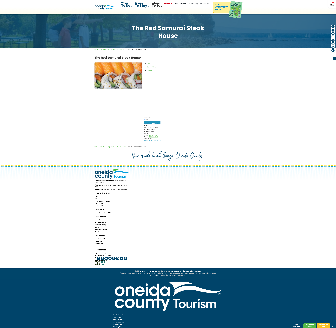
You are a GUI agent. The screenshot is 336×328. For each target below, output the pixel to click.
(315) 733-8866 (153, 137)
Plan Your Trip (204, 4)
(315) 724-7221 (99, 189)
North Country (99, 203)
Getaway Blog (193, 4)
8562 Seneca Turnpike (151, 119)
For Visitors (99, 235)
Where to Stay (117, 319)
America (168, 4)
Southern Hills (99, 206)
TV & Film (97, 232)
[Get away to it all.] (168, 313)
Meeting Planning (100, 222)
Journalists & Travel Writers (103, 213)
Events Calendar (180, 4)
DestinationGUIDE (323, 325)
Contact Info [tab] (151, 67)
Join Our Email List (100, 239)
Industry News (99, 246)
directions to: (147, 117)
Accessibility (189, 271)
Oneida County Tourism (148, 271)
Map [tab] (148, 64)
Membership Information (102, 255)
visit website (153, 135)
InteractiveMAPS (309, 325)
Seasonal (118, 322)
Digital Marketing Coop (102, 253)
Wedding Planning (100, 229)
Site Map (198, 271)
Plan (296, 325)
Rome (96, 199)
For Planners (100, 216)
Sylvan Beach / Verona (102, 201)
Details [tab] (149, 70)
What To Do (117, 317)
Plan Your (117, 324)
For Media (99, 209)
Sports (96, 227)
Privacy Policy (176, 271)
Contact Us (98, 241)
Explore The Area (102, 193)
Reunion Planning (100, 225)
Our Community (99, 243)
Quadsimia (155, 275)
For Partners (100, 250)
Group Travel (98, 220)
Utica (96, 196)
